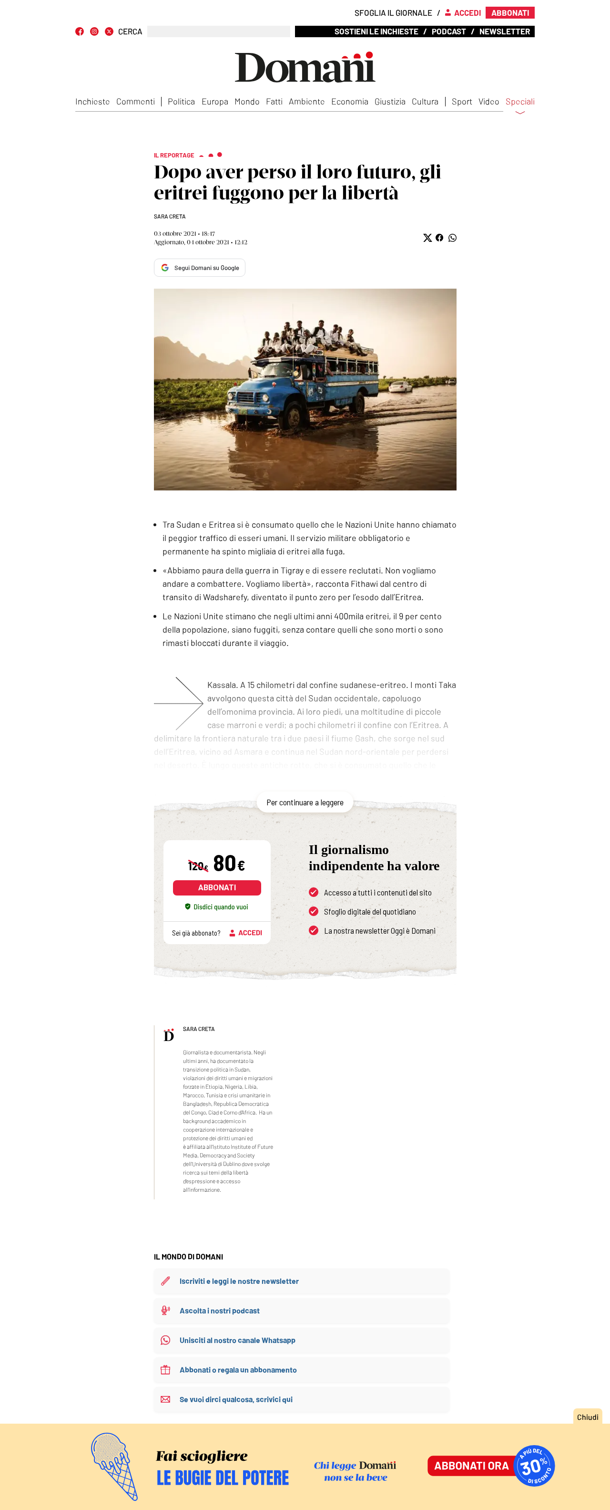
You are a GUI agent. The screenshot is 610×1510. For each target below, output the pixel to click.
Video (488, 101)
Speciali (520, 101)
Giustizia (390, 101)
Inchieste (92, 101)
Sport (462, 101)
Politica (181, 101)
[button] (427, 238)
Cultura (425, 101)
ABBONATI (217, 887)
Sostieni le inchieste (376, 31)
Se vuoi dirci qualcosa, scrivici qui (236, 1399)
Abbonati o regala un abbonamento (238, 1369)
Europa (215, 101)
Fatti (274, 101)
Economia (349, 101)
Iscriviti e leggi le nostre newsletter (239, 1280)
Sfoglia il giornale (393, 12)
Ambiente (307, 101)
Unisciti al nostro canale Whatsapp (237, 1339)
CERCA (130, 31)
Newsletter (504, 31)
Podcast (449, 31)
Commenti (135, 101)
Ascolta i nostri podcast (220, 1310)
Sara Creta (170, 216)
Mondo (247, 101)
